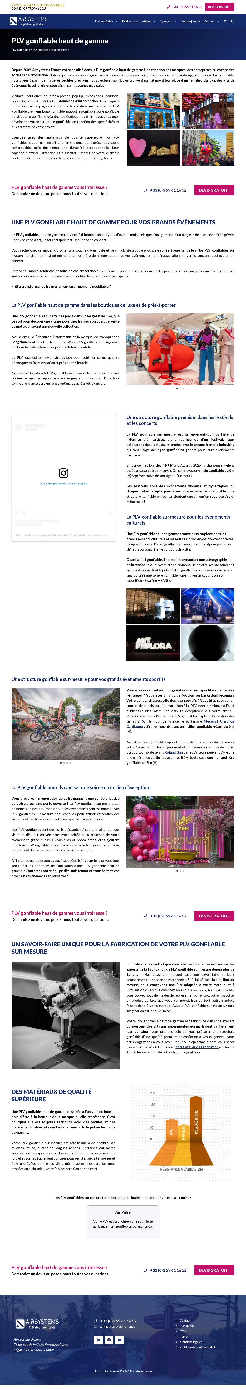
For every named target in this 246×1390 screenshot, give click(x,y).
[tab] (177, 388)
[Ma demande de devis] (225, 21)
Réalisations (130, 21)
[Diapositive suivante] (231, 349)
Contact (209, 21)
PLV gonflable (104, 21)
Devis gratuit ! (220, 7)
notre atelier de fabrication (197, 1047)
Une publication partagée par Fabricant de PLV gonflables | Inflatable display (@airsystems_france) (75, 535)
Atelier (146, 21)
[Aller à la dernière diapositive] (129, 349)
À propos (166, 21)
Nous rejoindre (190, 21)
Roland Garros (176, 752)
